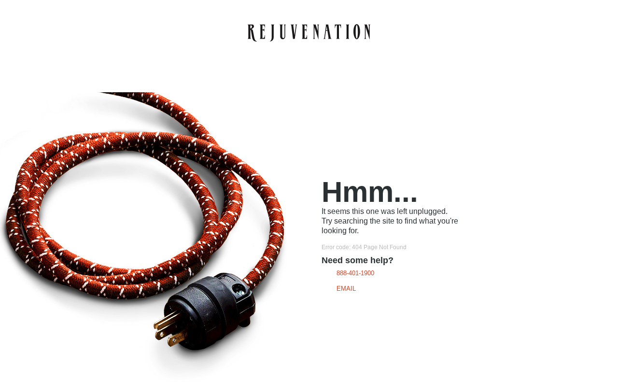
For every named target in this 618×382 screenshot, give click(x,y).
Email (346, 288)
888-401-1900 (355, 273)
